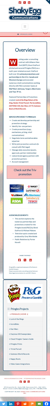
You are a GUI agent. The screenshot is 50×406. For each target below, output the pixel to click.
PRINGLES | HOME (18, 314)
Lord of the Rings (17, 319)
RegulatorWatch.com (13, 378)
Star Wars (24, 106)
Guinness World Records (20, 354)
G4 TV (31, 106)
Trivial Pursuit (16, 349)
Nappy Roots (15, 359)
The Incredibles (35, 103)
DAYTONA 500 (14, 106)
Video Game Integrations (20, 364)
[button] (25, 26)
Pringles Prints (16, 344)
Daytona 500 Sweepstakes (20, 334)
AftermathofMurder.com (34, 378)
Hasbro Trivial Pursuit (21, 103)
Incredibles (14, 324)
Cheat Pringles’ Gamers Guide (21, 339)
